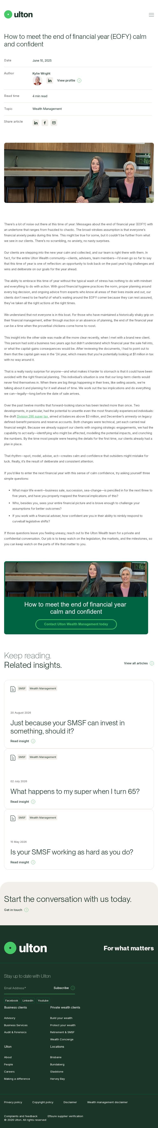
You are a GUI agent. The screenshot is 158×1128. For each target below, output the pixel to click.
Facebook (11, 1000)
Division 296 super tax (32, 416)
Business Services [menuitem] (16, 1025)
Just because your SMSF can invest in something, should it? (67, 727)
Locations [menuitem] (57, 1047)
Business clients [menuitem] (15, 1007)
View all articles (136, 663)
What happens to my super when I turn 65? (74, 791)
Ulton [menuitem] (8, 1047)
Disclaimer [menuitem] (70, 1102)
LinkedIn (28, 1000)
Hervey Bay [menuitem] (57, 1078)
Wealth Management (47, 109)
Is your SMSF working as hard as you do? (71, 852)
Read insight (19, 741)
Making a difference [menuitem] (17, 1078)
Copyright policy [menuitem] (42, 1102)
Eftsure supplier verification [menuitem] (65, 1116)
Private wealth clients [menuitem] (65, 1007)
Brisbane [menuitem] (56, 1057)
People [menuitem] (8, 1064)
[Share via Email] (54, 123)
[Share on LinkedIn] (36, 123)
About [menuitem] (8, 1057)
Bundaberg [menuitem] (57, 1064)
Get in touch (13, 910)
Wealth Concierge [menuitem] (61, 1039)
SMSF (22, 688)
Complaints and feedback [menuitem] (20, 1116)
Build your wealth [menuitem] (61, 1018)
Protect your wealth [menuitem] (63, 1025)
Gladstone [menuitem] (56, 1071)
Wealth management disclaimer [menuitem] (107, 1102)
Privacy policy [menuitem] (13, 1102)
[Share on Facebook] (45, 123)
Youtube (43, 1000)
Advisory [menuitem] (9, 1018)
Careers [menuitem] (9, 1071)
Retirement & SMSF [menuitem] (62, 1032)
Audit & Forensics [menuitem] (15, 1032)
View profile (66, 80)
